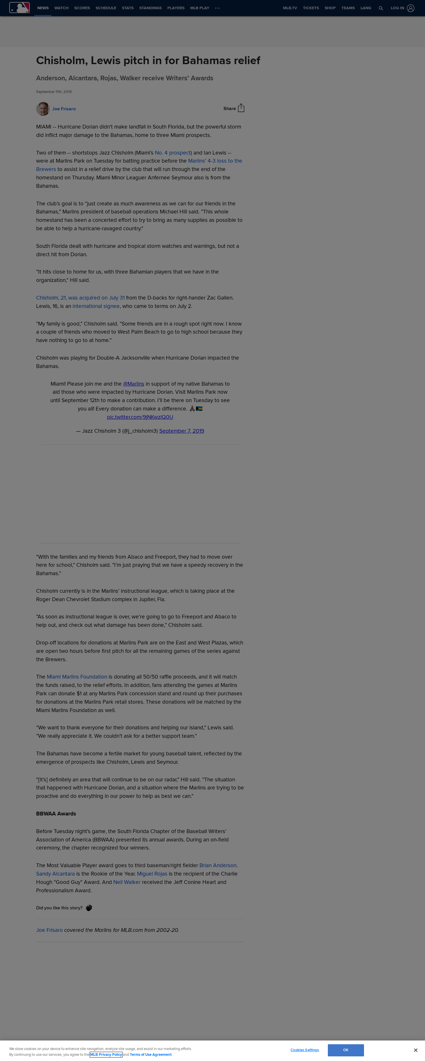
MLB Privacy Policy (106, 1054)
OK (345, 1050)
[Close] (415, 1050)
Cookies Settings (305, 1050)
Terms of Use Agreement (150, 1054)
